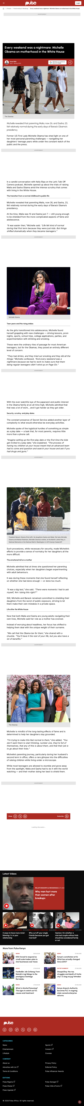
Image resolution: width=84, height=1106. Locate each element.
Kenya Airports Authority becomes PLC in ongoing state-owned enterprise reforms (67, 992)
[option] (15, 927)
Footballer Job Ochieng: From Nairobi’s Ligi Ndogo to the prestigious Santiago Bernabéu (28, 975)
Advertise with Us (9, 1067)
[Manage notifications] (79, 1102)
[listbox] (42, 927)
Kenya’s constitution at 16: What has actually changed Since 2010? (68, 959)
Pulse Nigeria (8, 1082)
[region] (42, 927)
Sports (47, 1045)
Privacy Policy (50, 1063)
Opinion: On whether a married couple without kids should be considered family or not (66, 936)
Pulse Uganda (8, 1090)
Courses (48, 1053)
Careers (48, 1049)
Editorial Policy (51, 1067)
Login (78, 3)
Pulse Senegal (50, 1082)
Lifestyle (8, 8)
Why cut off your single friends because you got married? (39, 935)
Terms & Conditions (10, 1071)
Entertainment (62, 968)
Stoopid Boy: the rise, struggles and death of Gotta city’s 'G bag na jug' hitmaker (69, 974)
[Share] (70, 62)
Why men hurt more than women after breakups (46, 895)
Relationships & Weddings (20, 8)
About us (6, 1063)
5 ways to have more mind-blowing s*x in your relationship (14, 935)
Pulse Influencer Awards (54, 1071)
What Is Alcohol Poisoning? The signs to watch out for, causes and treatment (27, 990)
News (18, 953)
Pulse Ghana (7, 1086)
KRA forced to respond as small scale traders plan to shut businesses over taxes (27, 959)
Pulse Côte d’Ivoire (52, 1086)
